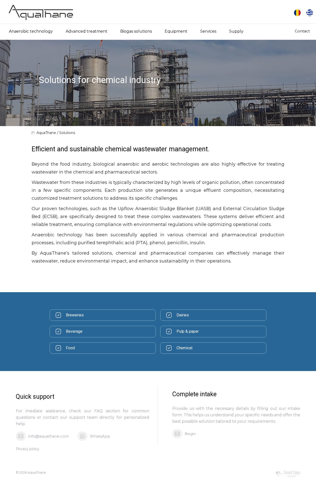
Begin (190, 433)
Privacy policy (27, 449)
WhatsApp (100, 436)
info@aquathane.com (48, 436)
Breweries (75, 315)
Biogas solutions (136, 31)
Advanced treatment (86, 31)
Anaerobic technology (31, 31)
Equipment (176, 31)
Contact (302, 31)
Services (208, 31)
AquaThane (46, 133)
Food (70, 348)
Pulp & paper (188, 331)
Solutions (67, 133)
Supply (236, 31)
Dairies (183, 315)
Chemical (184, 348)
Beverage (74, 331)
